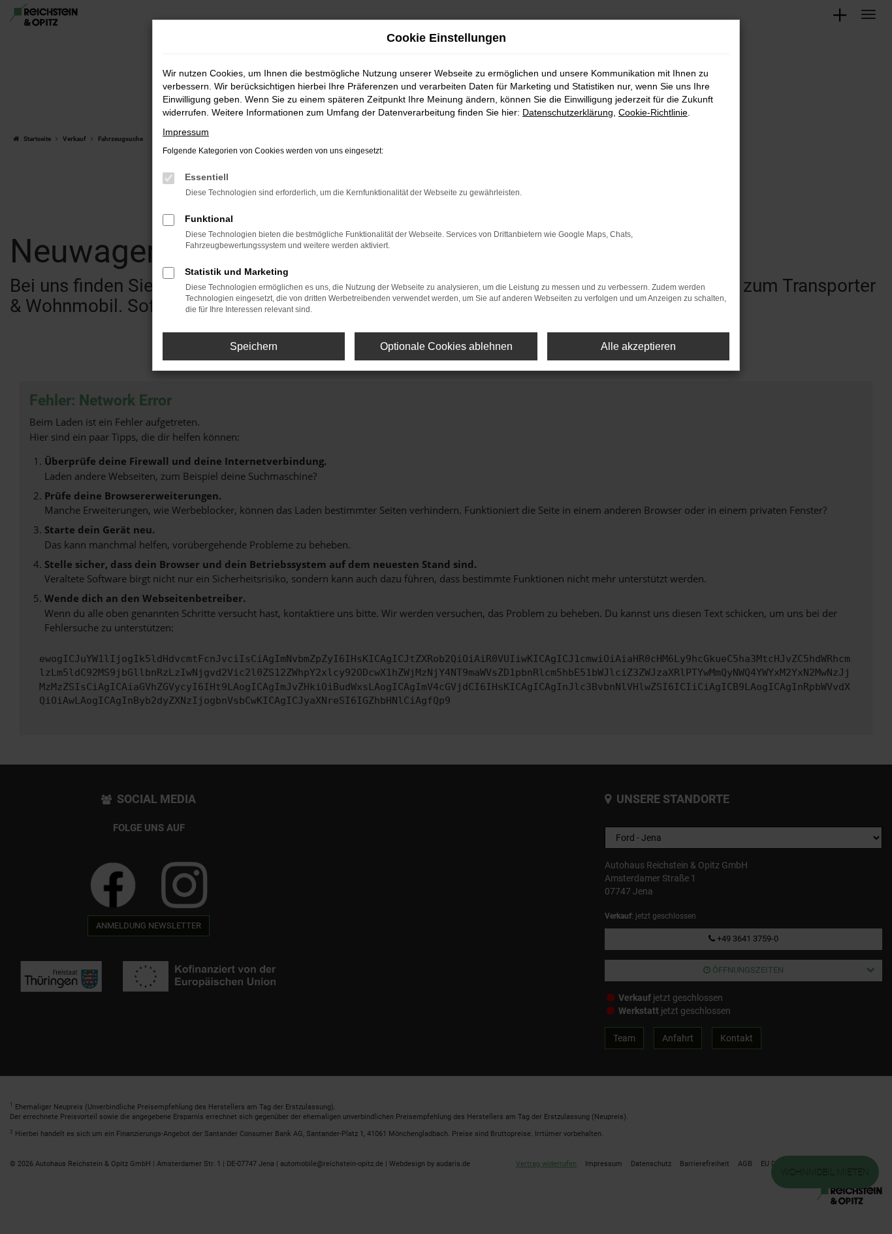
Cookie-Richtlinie (653, 112)
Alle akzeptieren (638, 346)
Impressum (186, 132)
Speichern (254, 346)
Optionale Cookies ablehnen (446, 346)
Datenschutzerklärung (567, 112)
